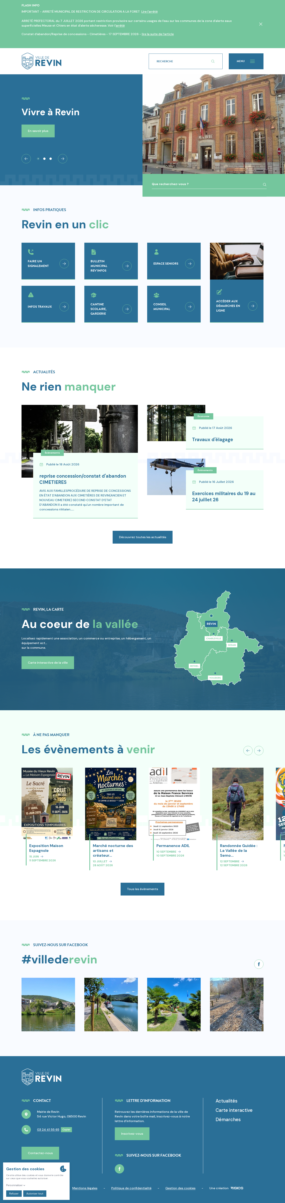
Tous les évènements (142, 889)
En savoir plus (38, 131)
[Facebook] (258, 964)
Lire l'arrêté (149, 12)
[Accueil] (79, 61)
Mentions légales (84, 1188)
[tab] (38, 159)
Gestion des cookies (180, 1188)
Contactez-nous (40, 1153)
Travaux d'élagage (212, 440)
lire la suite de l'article (158, 34)
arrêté (120, 25)
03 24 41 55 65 (48, 1130)
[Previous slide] (248, 750)
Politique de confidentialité (131, 1188)
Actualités (227, 1101)
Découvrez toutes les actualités (142, 537)
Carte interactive (234, 1110)
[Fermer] (260, 24)
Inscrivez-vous (132, 1134)
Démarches (228, 1119)
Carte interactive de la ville (48, 663)
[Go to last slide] (26, 158)
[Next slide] (62, 158)
